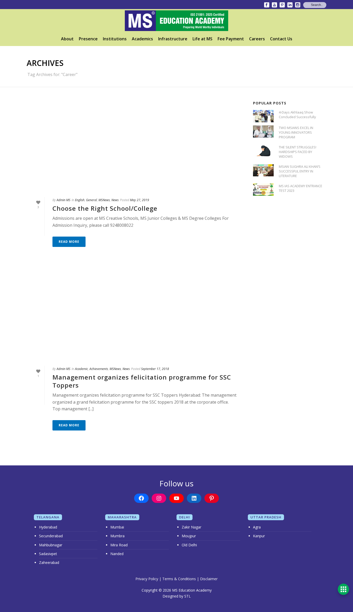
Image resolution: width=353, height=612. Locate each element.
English (80, 200)
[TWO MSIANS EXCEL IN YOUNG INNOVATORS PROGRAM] (263, 131)
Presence (88, 39)
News (115, 200)
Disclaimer (209, 578)
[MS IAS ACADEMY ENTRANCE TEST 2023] (263, 190)
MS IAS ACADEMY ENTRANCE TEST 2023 (300, 188)
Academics (142, 39)
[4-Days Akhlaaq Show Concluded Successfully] (263, 116)
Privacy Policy (146, 578)
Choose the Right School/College (104, 208)
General (91, 200)
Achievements (98, 369)
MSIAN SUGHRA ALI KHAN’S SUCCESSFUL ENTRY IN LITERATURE (299, 171)
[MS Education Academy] (176, 20)
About (67, 39)
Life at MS (202, 39)
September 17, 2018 (155, 369)
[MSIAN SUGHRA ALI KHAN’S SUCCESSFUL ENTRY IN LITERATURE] (263, 170)
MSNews (104, 200)
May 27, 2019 (139, 200)
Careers (257, 39)
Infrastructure (172, 39)
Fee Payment (231, 39)
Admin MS (63, 200)
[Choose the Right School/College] (135, 145)
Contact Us (281, 39)
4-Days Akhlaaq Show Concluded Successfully (297, 114)
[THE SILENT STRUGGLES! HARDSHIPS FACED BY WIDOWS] (263, 151)
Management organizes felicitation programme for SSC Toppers (141, 381)
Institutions (115, 39)
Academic (81, 369)
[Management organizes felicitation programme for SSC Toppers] (135, 314)
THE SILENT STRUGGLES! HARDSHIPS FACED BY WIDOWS (297, 152)
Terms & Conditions (179, 578)
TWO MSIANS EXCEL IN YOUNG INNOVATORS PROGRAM (296, 132)
